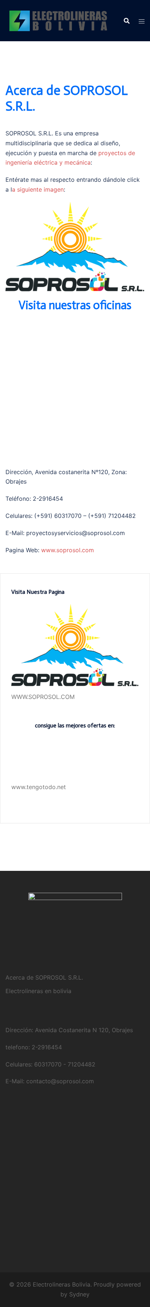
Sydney (79, 1294)
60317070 (48, 1064)
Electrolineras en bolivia (38, 991)
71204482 (81, 1064)
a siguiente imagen (38, 189)
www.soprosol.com (67, 550)
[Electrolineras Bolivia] (59, 20)
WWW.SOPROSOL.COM (43, 696)
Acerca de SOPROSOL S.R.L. (44, 977)
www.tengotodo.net (38, 787)
